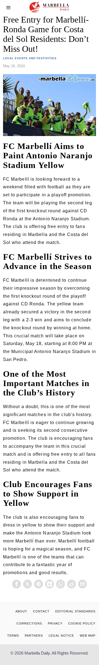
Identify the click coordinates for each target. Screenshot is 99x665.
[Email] (82, 584)
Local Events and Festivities (30, 58)
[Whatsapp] (60, 584)
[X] (27, 584)
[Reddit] (71, 584)
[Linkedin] (49, 584)
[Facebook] (16, 584)
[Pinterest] (38, 584)
